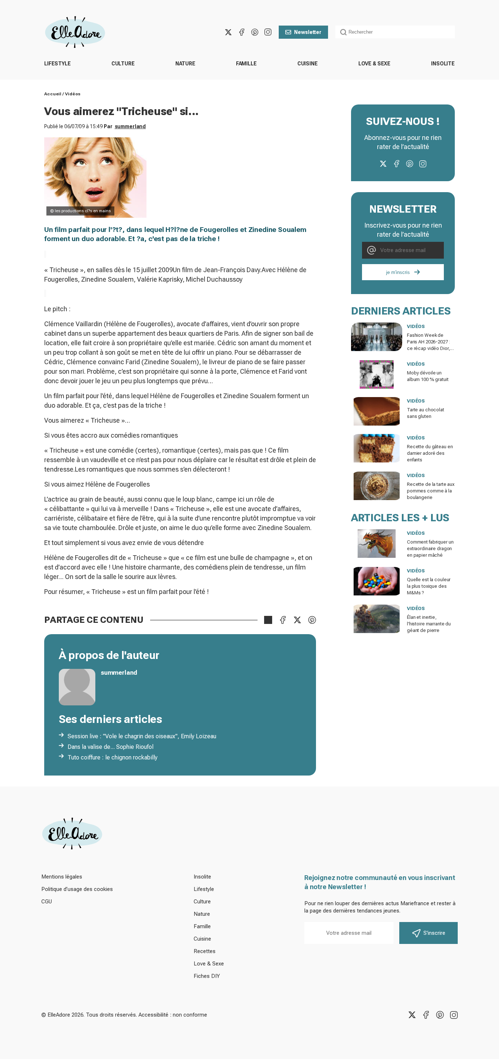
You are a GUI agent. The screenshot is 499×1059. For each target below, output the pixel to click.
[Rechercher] (343, 32)
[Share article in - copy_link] (268, 620)
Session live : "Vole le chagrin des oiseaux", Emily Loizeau (142, 736)
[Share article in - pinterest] (312, 620)
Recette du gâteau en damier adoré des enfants (430, 453)
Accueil (52, 93)
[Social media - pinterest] (254, 32)
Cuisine (307, 63)
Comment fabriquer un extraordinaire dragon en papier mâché (430, 548)
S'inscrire (434, 933)
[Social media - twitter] (228, 32)
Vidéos (72, 93)
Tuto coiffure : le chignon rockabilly (112, 757)
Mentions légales (61, 876)
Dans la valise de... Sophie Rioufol (110, 746)
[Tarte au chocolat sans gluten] (376, 411)
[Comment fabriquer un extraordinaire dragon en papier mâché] (376, 543)
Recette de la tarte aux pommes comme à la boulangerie (430, 490)
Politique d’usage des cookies (77, 889)
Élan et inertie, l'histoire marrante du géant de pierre (429, 623)
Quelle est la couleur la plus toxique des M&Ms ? (428, 586)
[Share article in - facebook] (283, 620)
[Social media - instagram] (267, 32)
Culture (123, 63)
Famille (246, 63)
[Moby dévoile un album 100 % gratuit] (376, 374)
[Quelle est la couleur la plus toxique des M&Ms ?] (376, 581)
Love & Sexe (374, 63)
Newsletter (307, 32)
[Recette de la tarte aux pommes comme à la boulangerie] (376, 486)
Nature (185, 63)
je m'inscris (398, 272)
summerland (130, 126)
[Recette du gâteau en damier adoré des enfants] (376, 448)
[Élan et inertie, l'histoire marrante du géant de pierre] (376, 619)
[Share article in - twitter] (297, 620)
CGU (46, 901)
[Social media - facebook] (241, 32)
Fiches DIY (207, 976)
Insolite (443, 63)
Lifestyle (57, 63)
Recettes (205, 951)
